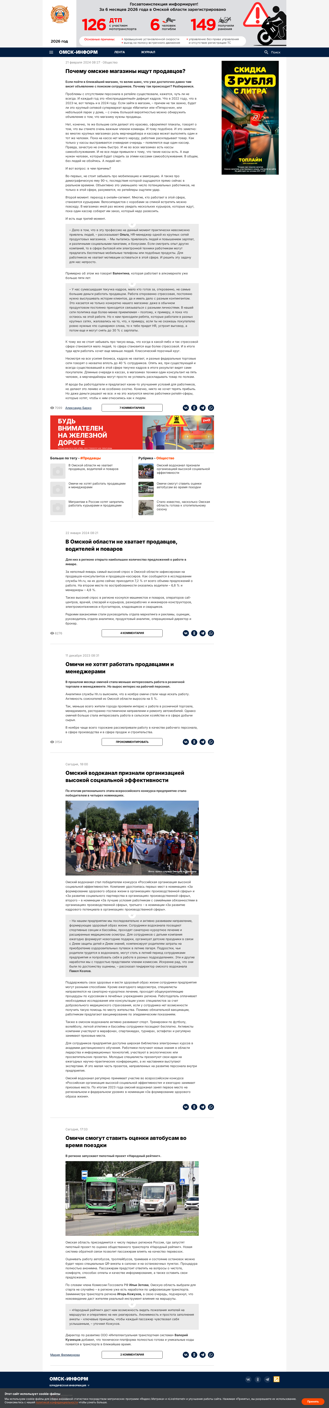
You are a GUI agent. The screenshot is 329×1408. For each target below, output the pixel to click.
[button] (51, 52)
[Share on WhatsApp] (210, 408)
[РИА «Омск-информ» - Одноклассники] (258, 1379)
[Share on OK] (193, 408)
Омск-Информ (78, 52)
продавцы (92, 458)
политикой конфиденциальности (57, 1402)
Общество (110, 62)
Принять (313, 1401)
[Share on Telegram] (201, 408)
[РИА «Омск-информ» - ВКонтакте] (248, 1379)
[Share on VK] (186, 408)
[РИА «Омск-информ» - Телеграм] (267, 1379)
